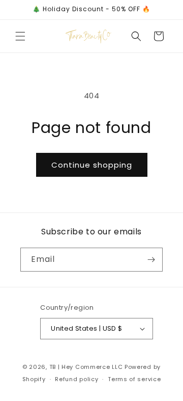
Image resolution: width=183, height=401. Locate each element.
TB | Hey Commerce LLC (86, 367)
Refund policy (76, 379)
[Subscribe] (151, 260)
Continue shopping (91, 164)
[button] (20, 36)
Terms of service (134, 379)
